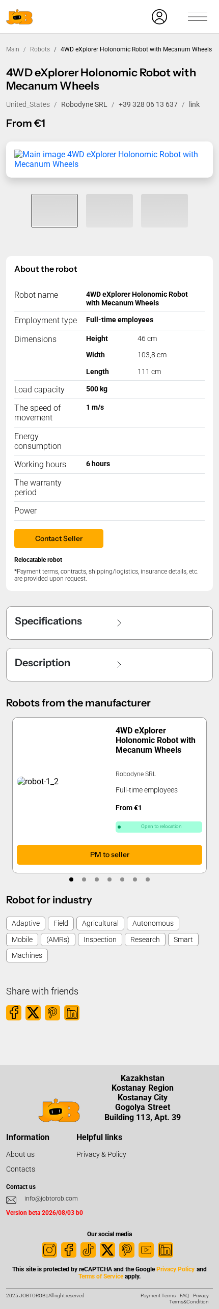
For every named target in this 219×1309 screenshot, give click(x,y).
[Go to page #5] (122, 879)
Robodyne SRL (84, 104)
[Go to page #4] (109, 879)
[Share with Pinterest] (52, 1012)
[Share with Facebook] (13, 1012)
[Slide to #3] (164, 210)
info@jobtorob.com (51, 1198)
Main (12, 49)
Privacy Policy (175, 1269)
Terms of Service (100, 1276)
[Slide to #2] (109, 210)
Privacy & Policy (101, 1154)
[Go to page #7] (148, 879)
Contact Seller (59, 538)
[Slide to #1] (54, 210)
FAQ (184, 1295)
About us (20, 1154)
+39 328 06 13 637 (148, 104)
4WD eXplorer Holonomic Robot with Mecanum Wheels (156, 740)
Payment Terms (158, 1295)
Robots (40, 49)
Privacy (201, 1295)
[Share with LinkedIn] (71, 1012)
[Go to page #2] (84, 879)
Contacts (20, 1169)
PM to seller (109, 854)
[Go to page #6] (135, 879)
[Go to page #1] (71, 879)
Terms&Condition (189, 1301)
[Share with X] (33, 1012)
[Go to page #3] (97, 879)
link (194, 104)
